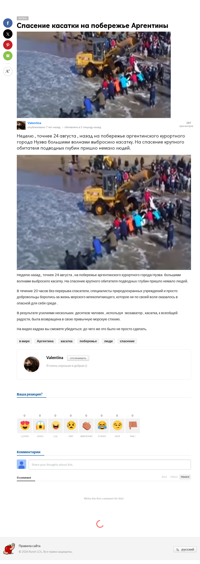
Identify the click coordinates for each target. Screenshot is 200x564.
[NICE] (117, 426)
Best (164, 476)
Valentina (34, 123)
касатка (66, 341)
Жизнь (22, 18)
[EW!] (70, 426)
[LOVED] (24, 426)
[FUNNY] (101, 426)
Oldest (174, 476)
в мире (24, 341)
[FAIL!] (132, 426)
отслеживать (78, 358)
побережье (88, 341)
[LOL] (55, 426)
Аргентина (45, 341)
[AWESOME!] (86, 426)
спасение (127, 341)
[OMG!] (40, 426)
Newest (185, 476)
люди (108, 341)
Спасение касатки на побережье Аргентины (92, 25)
